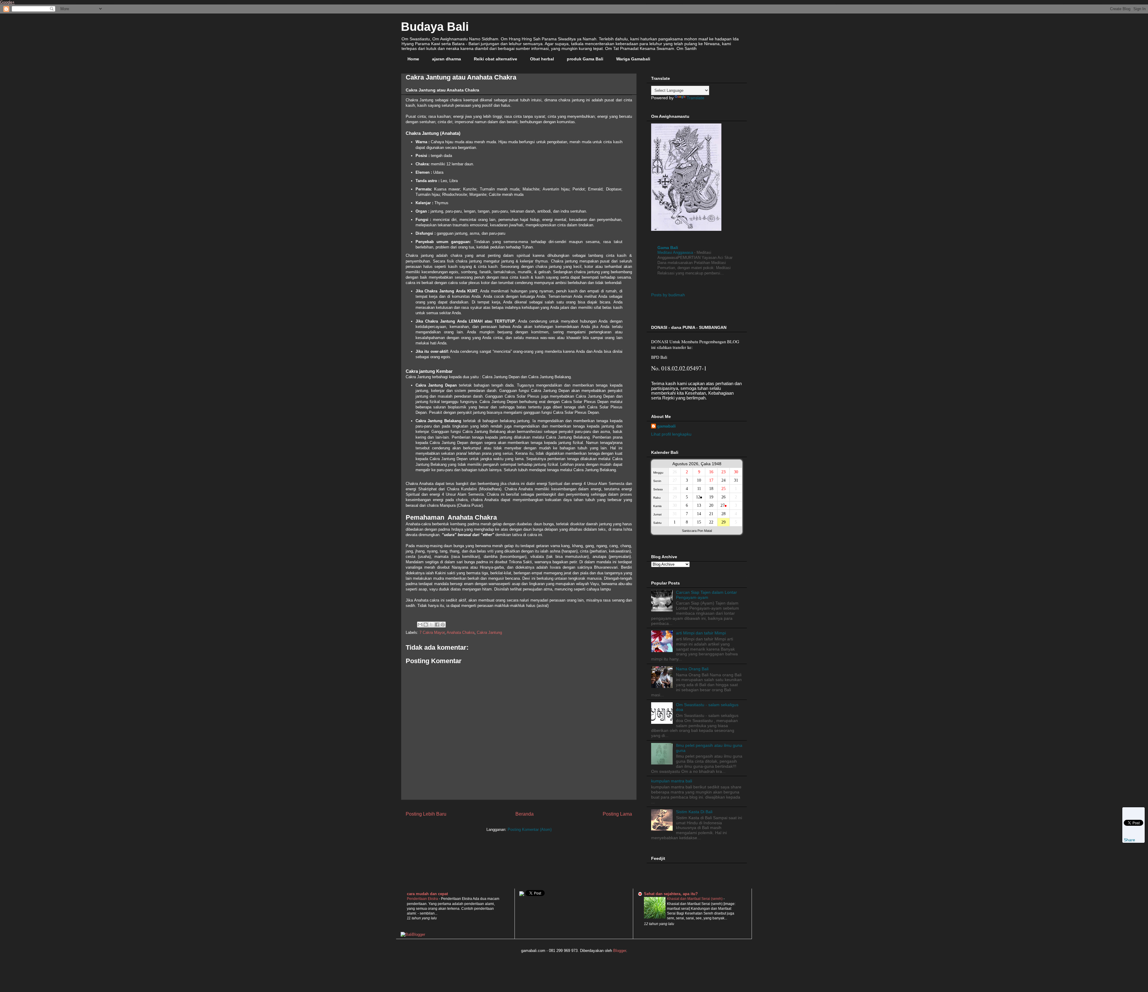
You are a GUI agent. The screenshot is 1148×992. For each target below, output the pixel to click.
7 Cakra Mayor (432, 632)
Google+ (7, 2)
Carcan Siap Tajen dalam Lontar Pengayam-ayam (706, 595)
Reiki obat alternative (495, 59)
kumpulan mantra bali (671, 781)
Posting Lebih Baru (426, 814)
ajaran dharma (446, 59)
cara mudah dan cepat (427, 894)
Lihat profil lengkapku (671, 434)
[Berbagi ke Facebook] (437, 625)
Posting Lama (617, 814)
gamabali (666, 426)
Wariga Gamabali (633, 59)
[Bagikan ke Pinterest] (443, 625)
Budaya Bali (435, 26)
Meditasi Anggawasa (675, 252)
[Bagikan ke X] (431, 625)
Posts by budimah (668, 294)
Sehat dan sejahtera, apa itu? (671, 894)
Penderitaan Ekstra (423, 899)
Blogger (619, 950)
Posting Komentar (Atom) (530, 829)
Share (1129, 839)
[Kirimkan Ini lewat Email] (420, 625)
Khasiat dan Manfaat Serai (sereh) (695, 899)
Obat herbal (542, 59)
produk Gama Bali (585, 59)
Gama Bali (667, 247)
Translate (695, 97)
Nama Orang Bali (692, 668)
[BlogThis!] (426, 625)
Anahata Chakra (460, 632)
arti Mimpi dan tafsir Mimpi (701, 633)
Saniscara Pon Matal (697, 530)
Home (413, 59)
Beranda (524, 814)
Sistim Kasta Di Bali (694, 811)
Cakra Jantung (489, 632)
